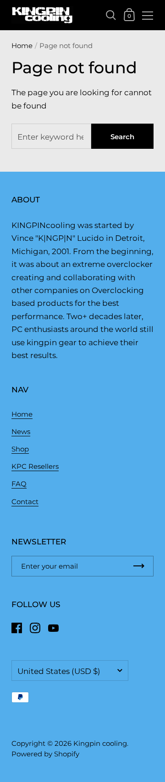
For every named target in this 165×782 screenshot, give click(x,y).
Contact (24, 501)
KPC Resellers (35, 466)
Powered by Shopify (45, 753)
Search (122, 136)
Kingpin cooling (100, 743)
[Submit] (138, 566)
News (20, 431)
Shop (20, 449)
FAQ (19, 483)
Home (22, 45)
